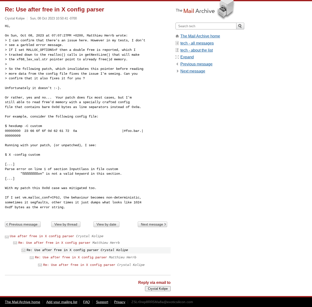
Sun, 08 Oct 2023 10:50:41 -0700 (53, 18)
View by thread (65, 224)
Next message (152, 224)
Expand (187, 57)
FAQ (86, 302)
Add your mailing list (61, 302)
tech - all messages (197, 43)
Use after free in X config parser (42, 236)
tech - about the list (196, 50)
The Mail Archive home (200, 36)
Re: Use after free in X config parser (54, 243)
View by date (106, 224)
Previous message (23, 224)
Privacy (119, 302)
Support (102, 302)
